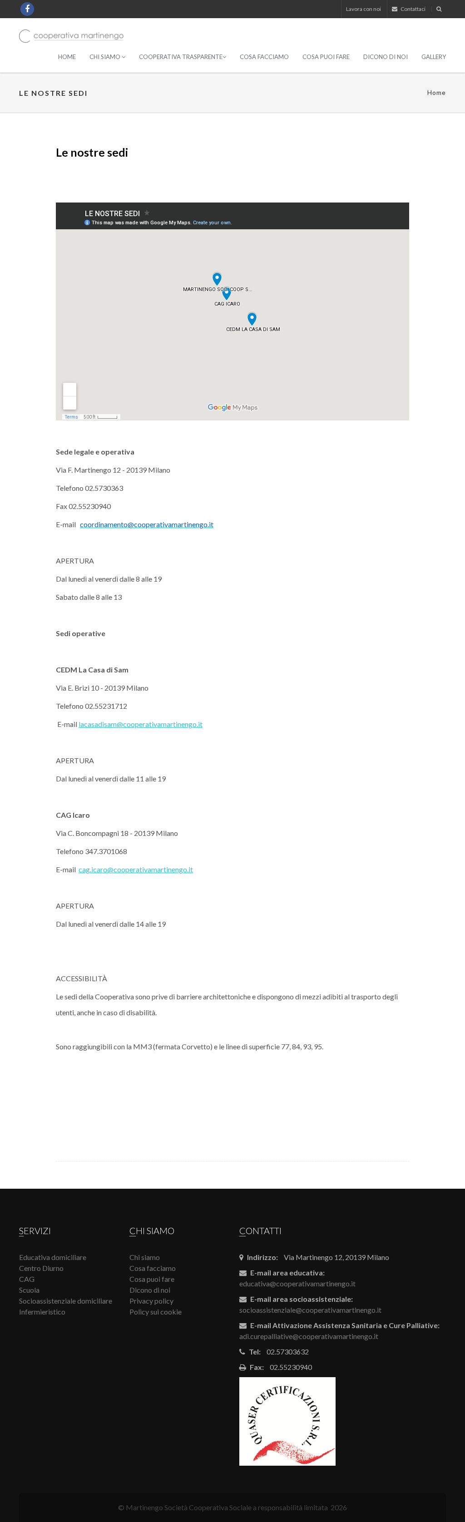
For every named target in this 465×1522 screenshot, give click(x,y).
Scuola (29, 1289)
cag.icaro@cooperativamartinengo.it (136, 869)
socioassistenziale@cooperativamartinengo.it (310, 1309)
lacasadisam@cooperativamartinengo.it (141, 724)
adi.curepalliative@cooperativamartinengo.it (308, 1336)
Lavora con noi (363, 8)
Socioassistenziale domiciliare (65, 1300)
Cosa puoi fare (326, 56)
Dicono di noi (385, 56)
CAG (27, 1279)
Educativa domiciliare (52, 1257)
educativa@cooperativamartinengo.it (297, 1283)
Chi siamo (105, 56)
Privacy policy (151, 1300)
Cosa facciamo (264, 56)
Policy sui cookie (155, 1311)
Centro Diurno (41, 1268)
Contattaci (412, 8)
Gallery (433, 56)
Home (67, 56)
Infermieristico (42, 1311)
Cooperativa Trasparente (181, 56)
